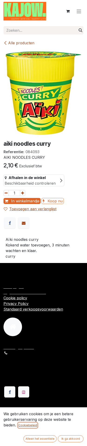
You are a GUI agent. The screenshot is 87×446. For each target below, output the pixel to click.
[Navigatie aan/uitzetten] (79, 11)
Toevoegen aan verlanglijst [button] (32, 209)
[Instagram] (23, 392)
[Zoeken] (80, 30)
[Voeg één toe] (22, 193)
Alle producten (21, 43)
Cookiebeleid (27, 425)
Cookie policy (15, 298)
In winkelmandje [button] (24, 201)
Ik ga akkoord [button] (70, 438)
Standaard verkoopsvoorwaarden (33, 309)
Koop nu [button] (54, 201)
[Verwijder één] (6, 193)
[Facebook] (9, 222)
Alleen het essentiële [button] (40, 438)
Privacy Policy (16, 303)
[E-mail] (23, 222)
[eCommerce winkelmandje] (67, 11)
